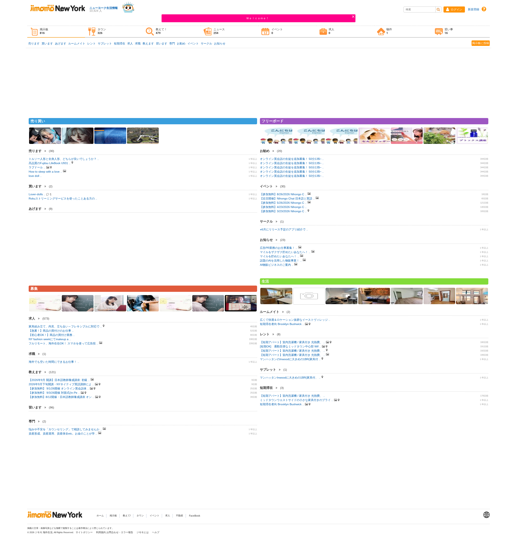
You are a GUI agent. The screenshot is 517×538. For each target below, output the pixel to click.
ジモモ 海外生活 (44, 532)
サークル (206, 43)
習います (161, 43)
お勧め (181, 43)
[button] (454, 9)
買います (47, 43)
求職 (138, 43)
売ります (34, 43)
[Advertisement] (258, 81)
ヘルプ (155, 532)
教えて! (127, 515)
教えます (148, 43)
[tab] (56, 32)
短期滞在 (119, 43)
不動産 (179, 515)
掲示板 (113, 515)
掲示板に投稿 (480, 43)
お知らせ (219, 43)
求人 (130, 43)
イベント (193, 43)
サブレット (105, 43)
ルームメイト (76, 43)
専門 (172, 43)
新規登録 (473, 9)
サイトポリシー (84, 532)
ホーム (100, 515)
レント (91, 43)
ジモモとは (143, 532)
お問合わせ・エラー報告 (120, 532)
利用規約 (101, 532)
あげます (60, 43)
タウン (140, 515)
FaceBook (194, 515)
